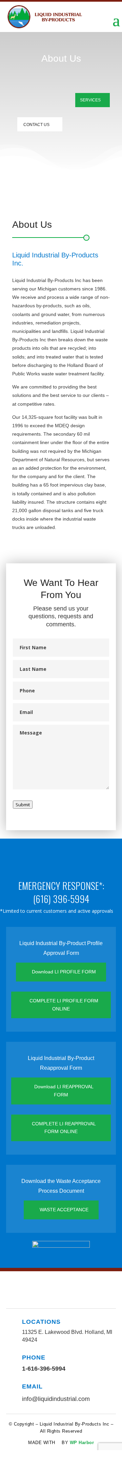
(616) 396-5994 (61, 898)
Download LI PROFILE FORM (64, 971)
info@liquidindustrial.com (56, 1399)
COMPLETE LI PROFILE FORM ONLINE (63, 1004)
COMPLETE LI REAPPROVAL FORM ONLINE (64, 1127)
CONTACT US (36, 124)
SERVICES (90, 100)
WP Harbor (82, 1442)
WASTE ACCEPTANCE (64, 1209)
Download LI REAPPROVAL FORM (64, 1090)
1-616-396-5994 (43, 1368)
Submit (23, 805)
